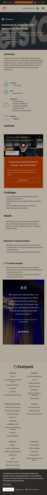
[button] (32, 489)
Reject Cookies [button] (20, 489)
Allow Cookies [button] (8, 489)
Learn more (6, 484)
